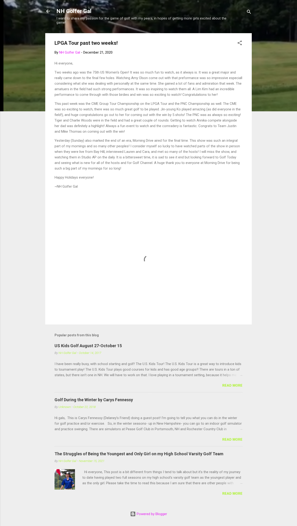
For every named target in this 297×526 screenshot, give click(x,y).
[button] (239, 43)
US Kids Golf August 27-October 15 (88, 345)
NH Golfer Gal (73, 11)
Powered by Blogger (151, 514)
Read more (232, 385)
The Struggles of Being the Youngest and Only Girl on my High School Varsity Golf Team (139, 453)
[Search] (249, 13)
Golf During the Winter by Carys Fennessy (94, 399)
